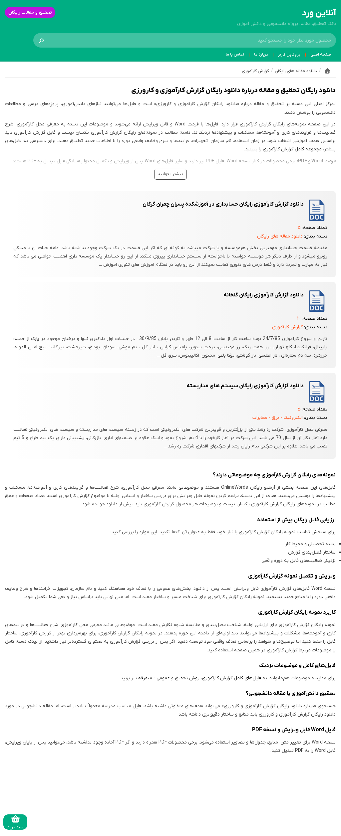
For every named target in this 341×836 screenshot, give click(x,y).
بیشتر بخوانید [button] (170, 174)
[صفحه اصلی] (327, 71)
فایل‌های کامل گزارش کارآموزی (231, 678)
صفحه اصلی (320, 54)
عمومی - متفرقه (154, 678)
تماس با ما (235, 54)
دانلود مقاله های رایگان (280, 236)
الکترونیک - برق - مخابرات (277, 418)
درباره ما (261, 54)
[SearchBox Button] (41, 40)
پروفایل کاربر (289, 54)
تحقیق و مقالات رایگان (30, 12)
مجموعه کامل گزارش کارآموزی (292, 149)
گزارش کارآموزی (287, 327)
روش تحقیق (187, 678)
